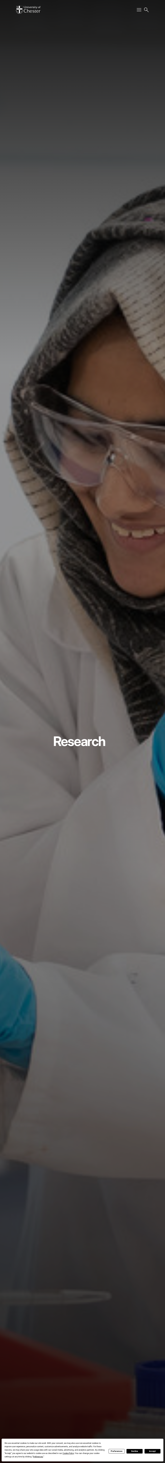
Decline (134, 1451)
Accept (152, 1451)
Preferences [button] (38, 1457)
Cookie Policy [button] (68, 1453)
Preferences (116, 1451)
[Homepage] (27, 10)
